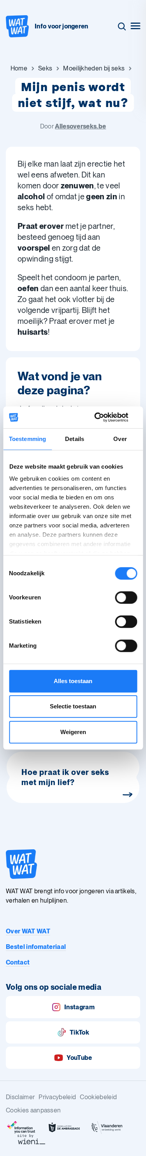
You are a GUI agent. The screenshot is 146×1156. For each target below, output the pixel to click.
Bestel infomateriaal (36, 946)
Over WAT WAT (28, 931)
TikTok (79, 1032)
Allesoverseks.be (80, 126)
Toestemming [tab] (27, 439)
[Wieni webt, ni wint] (32, 1139)
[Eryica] (21, 1127)
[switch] (126, 597)
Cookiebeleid (98, 1097)
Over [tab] (120, 439)
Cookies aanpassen (33, 1110)
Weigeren (73, 732)
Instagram (79, 1007)
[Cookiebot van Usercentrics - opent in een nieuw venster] (104, 417)
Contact (18, 962)
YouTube (79, 1057)
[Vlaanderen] (107, 1127)
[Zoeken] (122, 26)
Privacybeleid (57, 1097)
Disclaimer (20, 1097)
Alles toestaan (73, 681)
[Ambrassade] (64, 1127)
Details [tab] (74, 439)
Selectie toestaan (73, 706)
